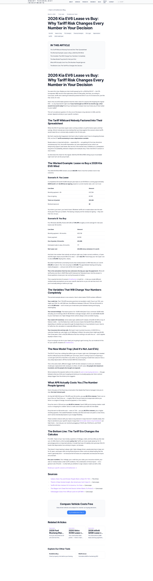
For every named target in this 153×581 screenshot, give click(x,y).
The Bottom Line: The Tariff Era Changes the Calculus (66, 65)
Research (93, 2)
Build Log (105, 1)
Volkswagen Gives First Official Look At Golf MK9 (67, 492)
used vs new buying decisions (89, 372)
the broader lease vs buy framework (90, 421)
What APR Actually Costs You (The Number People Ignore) (67, 62)
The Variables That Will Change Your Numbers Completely (67, 56)
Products (85, 2)
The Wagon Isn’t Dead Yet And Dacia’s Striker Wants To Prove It (72, 488)
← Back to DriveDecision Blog (57, 10)
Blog (99, 2)
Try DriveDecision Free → (76, 512)
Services (77, 2)
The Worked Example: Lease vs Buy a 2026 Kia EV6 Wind (67, 53)
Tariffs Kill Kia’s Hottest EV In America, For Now (66, 485)
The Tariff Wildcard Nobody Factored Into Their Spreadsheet (68, 50)
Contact (111, 2)
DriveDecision (73, 279)
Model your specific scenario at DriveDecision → (62, 468)
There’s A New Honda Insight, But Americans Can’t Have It (70, 482)
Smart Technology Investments (40, 2)
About (71, 2)
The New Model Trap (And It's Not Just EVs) (63, 59)
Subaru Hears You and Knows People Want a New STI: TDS (70, 479)
